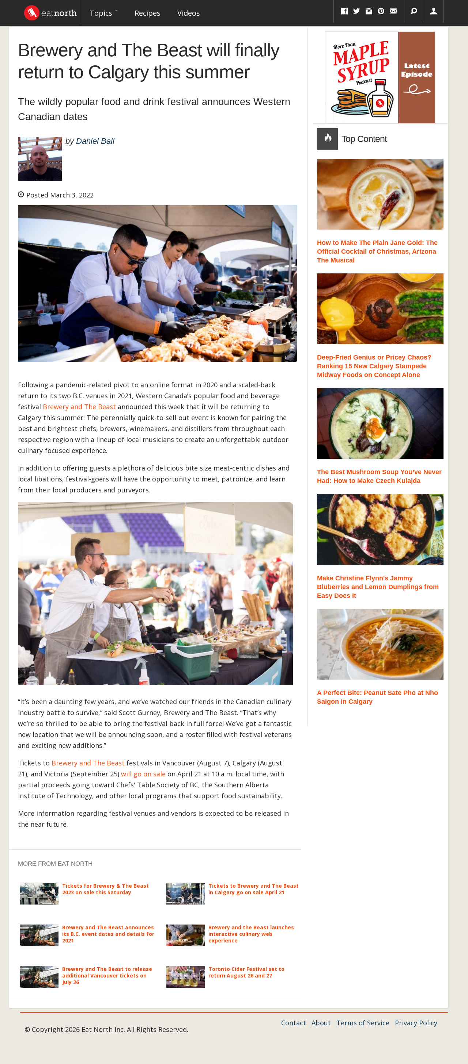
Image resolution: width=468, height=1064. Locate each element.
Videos (188, 13)
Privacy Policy (416, 1022)
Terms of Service (362, 1022)
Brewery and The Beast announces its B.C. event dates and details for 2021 (108, 934)
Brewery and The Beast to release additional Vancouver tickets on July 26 (107, 975)
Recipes (148, 13)
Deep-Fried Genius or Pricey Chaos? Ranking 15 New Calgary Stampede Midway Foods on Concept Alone (374, 366)
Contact (293, 1022)
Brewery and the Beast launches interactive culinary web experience (251, 934)
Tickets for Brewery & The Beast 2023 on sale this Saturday (105, 889)
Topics (102, 13)
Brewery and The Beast (79, 406)
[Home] (50, 11)
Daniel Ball (95, 141)
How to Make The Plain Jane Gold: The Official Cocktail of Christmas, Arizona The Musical (377, 251)
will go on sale (143, 773)
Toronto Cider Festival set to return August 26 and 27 (246, 972)
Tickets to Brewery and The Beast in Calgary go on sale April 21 (253, 889)
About (321, 1022)
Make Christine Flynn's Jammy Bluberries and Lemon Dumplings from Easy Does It (378, 587)
